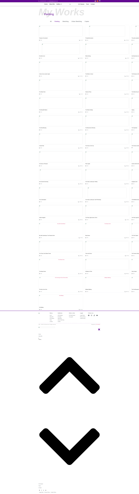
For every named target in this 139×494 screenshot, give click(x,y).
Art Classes (41, 483)
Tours (40, 485)
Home (40, 334)
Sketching (65, 21)
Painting (57, 21)
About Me (40, 336)
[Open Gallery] (61, 4)
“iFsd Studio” (98, 324)
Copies (87, 21)
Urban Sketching (76, 21)
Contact (40, 487)
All (51, 21)
